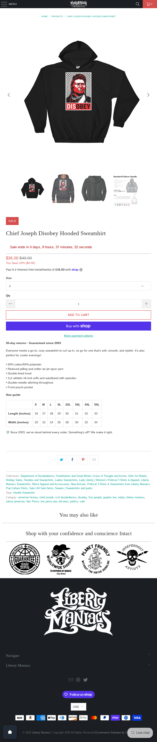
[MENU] (2, 4)
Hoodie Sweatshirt (24, 492)
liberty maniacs (136, 497)
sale (82, 501)
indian (121, 497)
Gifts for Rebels (137, 476)
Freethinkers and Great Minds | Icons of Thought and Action (91, 476)
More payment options (78, 335)
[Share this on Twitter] (61, 459)
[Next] (148, 95)
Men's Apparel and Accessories (50, 484)
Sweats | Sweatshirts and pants (73, 488)
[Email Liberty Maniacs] (71, 680)
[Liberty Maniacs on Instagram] (78, 680)
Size (8, 278)
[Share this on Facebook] (72, 459)
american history (28, 497)
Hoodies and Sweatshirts (38, 480)
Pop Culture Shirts (17, 488)
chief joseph (46, 497)
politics (74, 501)
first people (95, 497)
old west (63, 501)
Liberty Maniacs (41, 732)
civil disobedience (65, 497)
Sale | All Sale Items (41, 488)
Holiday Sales (14, 480)
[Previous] (9, 95)
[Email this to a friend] (94, 459)
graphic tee (109, 497)
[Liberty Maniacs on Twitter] (86, 680)
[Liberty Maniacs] (78, 4)
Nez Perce (32, 501)
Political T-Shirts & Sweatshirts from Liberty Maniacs (118, 484)
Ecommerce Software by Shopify (114, 732)
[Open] (10, 732)
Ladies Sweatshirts (66, 480)
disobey (82, 497)
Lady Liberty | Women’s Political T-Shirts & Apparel (109, 480)
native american (15, 501)
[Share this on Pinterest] (83, 459)
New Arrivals (78, 484)
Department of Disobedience (37, 476)
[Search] (138, 4)
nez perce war (48, 501)
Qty (8, 295)
